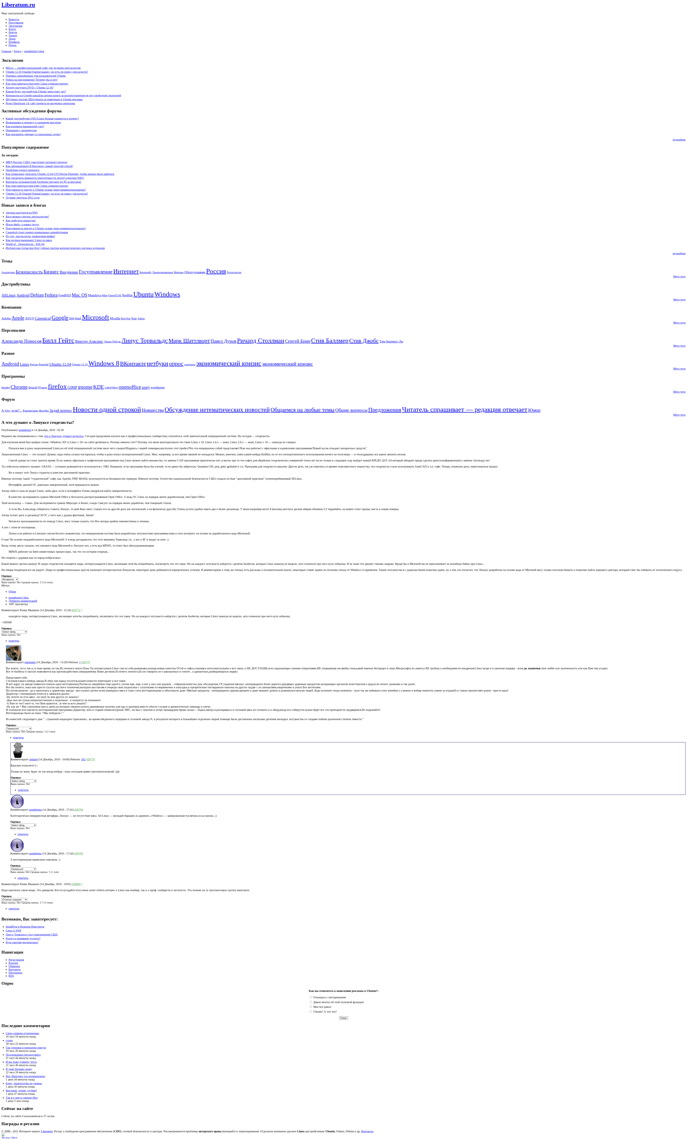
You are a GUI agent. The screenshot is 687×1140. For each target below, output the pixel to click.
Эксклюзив (15, 25)
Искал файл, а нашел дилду (22, 224)
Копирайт (146, 272)
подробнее (679, 139)
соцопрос (190, 364)
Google (60, 317)
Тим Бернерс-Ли (391, 341)
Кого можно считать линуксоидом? (27, 216)
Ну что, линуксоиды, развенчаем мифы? (30, 236)
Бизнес (51, 271)
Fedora (51, 295)
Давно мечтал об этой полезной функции (338, 1002)
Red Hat (125, 318)
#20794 (78, 809)
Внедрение (69, 272)
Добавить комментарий (23, 600)
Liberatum (47, 1131)
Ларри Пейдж (112, 341)
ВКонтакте (133, 363)
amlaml (33, 759)
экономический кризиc (228, 363)
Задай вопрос (61, 410)
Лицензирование (162, 272)
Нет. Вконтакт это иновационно (25, 1076)
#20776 (90, 759)
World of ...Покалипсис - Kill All (25, 244)
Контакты (15, 969)
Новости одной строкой (107, 409)
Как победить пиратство (21, 220)
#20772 (76, 610)
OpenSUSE (114, 295)
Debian (37, 295)
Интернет (126, 271)
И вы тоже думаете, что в (21, 1061)
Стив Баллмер (330, 340)
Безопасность (29, 271)
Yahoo (141, 318)
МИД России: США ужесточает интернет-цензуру (36, 162)
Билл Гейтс (58, 340)
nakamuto (30, 662)
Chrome (19, 387)
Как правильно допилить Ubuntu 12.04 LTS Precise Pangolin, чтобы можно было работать (60, 174)
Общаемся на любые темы (303, 409)
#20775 (85, 662)
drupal (32, 387)
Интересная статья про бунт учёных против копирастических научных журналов (55, 248)
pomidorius (25, 430)
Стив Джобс (364, 340)
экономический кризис (287, 364)
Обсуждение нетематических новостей (217, 409)
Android (23, 295)
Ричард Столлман (260, 340)
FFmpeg (42, 387)
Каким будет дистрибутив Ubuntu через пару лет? (36, 91)
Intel (78, 318)
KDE (98, 387)
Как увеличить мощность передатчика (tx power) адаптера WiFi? (45, 177)
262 (83, 759)
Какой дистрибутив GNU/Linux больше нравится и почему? (42, 118)
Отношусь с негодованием (329, 997)
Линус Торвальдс (144, 340)
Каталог (13, 962)
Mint (104, 295)
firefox (57, 386)
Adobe (6, 318)
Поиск (12, 45)
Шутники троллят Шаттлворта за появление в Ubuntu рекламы (44, 99)
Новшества (153, 410)
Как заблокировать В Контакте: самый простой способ (39, 166)
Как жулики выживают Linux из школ (29, 240)
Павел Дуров (223, 341)
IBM (71, 318)
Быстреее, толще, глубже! (21, 1090)
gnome (85, 387)
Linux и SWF (13, 930)
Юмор (534, 410)
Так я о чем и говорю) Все (22, 1097)
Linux (24, 364)
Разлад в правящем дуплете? (23, 938)
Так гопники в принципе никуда (26, 1047)
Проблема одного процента (22, 170)
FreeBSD (64, 295)
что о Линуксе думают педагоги (64, 436)
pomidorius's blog (34, 51)
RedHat (127, 295)
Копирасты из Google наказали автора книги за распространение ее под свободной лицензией (63, 95)
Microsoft (95, 317)
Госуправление (96, 271)
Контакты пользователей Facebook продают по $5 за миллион (43, 181)
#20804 (76, 884)
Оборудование (194, 272)
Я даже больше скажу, (19, 1069)
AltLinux (8, 295)
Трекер (13, 35)
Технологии (234, 272)
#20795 (78, 853)
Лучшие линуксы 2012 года (23, 197)
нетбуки (157, 363)
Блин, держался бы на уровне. (24, 1083)
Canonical (43, 318)
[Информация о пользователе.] (13, 659)
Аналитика (8, 272)
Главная (6, 51)
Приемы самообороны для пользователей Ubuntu (36, 75)
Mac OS (79, 295)
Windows (167, 294)
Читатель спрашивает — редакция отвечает (464, 409)
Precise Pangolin (39, 364)
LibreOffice (111, 387)
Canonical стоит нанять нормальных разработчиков (37, 232)
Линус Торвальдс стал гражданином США (32, 934)
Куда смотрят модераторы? (22, 942)
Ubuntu (143, 294)
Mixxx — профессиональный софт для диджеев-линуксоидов (43, 67)
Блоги (12, 29)
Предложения (384, 409)
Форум (13, 32)
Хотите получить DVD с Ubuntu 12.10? (29, 87)
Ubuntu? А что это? (325, 1011)
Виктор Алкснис (89, 341)
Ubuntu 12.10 (80, 364)
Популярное (16, 22)
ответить (14, 640)
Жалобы (44, 410)
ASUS (29, 318)
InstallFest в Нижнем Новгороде (25, 926)
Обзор (12, 591)
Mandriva (94, 295)
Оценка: (6, 576)
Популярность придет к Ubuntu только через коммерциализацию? (46, 189)
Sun (134, 318)
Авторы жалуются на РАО (22, 212)
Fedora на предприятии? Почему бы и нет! (32, 79)
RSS (11, 975)
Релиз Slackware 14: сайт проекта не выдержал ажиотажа (40, 103)
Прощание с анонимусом (21, 130)
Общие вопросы (351, 410)
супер (9, 1040)
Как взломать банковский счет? (25, 126)
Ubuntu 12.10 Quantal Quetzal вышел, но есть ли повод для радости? (47, 71)
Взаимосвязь (30, 410)
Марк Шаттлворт (189, 340)
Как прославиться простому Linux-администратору (37, 83)
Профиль (14, 41)
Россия (216, 271)
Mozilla (115, 318)
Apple (17, 318)
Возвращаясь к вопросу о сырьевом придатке (33, 122)
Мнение (179, 272)
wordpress (158, 387)
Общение (14, 966)
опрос (176, 363)
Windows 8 (103, 363)
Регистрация (16, 959)
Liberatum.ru (18, 4)
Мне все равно (322, 1006)
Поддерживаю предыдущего (23, 1054)
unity (146, 387)
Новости (14, 19)
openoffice (130, 387)
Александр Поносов (21, 341)
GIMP (72, 387)
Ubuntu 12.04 (60, 364)
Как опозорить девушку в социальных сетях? (33, 134)
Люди (12, 38)
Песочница (15, 972)
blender (5, 387)
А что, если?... (11, 410)
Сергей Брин (297, 341)
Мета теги (679, 276)
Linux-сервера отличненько (22, 1033)
